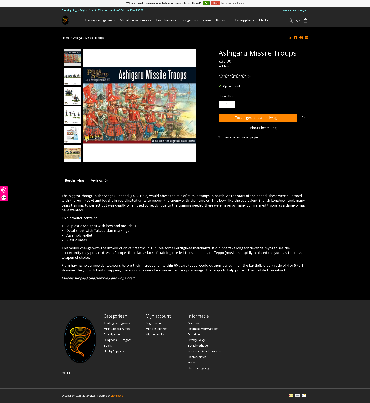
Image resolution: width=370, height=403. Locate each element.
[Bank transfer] (297, 396)
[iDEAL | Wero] (291, 396)
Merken (264, 20)
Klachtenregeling (198, 368)
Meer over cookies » (232, 3)
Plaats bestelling (263, 128)
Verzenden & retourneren (204, 351)
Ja (206, 3)
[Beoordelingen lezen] (233, 76)
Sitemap (193, 362)
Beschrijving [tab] (74, 180)
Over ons (193, 323)
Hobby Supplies (114, 351)
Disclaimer (194, 334)
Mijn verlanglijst (156, 334)
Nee (215, 3)
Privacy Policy (196, 340)
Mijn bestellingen (156, 328)
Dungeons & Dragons (196, 20)
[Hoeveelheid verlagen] (222, 104)
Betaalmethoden (198, 345)
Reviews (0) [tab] (99, 180)
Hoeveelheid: (227, 96)
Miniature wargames (117, 328)
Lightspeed (117, 395)
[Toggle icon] (290, 20)
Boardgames (112, 334)
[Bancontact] (303, 396)
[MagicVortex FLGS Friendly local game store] (65, 20)
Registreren (153, 323)
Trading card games (117, 323)
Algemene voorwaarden (203, 328)
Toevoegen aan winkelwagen (258, 117)
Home (66, 38)
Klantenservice (197, 357)
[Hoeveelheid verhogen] (231, 104)
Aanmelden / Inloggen (295, 10)
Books (220, 20)
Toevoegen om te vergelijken (240, 137)
